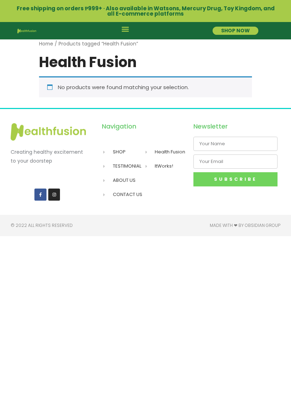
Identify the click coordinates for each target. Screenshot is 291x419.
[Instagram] (54, 195)
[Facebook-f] (40, 195)
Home (46, 43)
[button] (125, 29)
